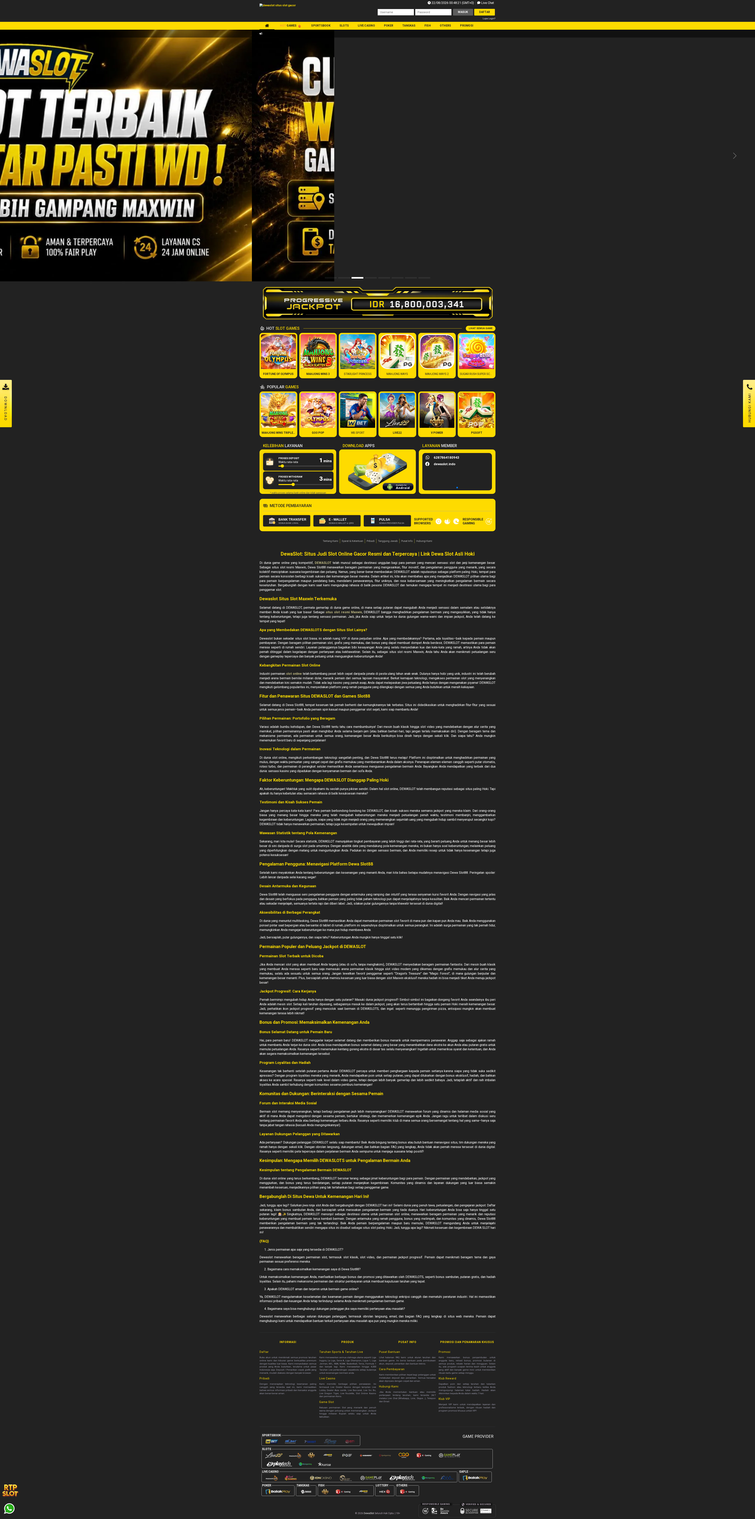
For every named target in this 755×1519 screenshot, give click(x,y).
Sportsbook (321, 25)
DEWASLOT (323, 563)
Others (445, 25)
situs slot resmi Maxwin (344, 612)
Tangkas (408, 25)
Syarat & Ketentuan (352, 540)
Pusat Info (407, 540)
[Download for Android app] (398, 487)
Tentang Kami (330, 540)
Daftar (484, 12)
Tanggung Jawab (388, 540)
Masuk (463, 12)
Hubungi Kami (424, 540)
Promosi (466, 25)
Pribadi (371, 540)
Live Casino (366, 25)
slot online (294, 674)
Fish (427, 25)
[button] (734, 155)
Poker (388, 25)
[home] (267, 25)
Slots (344, 25)
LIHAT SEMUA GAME (481, 328)
